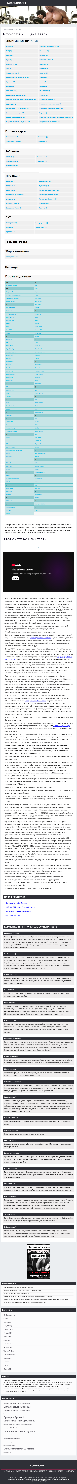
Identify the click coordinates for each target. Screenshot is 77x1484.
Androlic (6, 1365)
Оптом (60, 1471)
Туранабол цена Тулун (61, 726)
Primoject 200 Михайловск (12, 1428)
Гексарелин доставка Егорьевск (14, 1442)
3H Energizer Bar (9, 1315)
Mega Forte (7, 1336)
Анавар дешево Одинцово (10, 1434)
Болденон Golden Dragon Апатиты (19, 1421)
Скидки (52, 1471)
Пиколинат (7, 1322)
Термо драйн (8, 1347)
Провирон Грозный (14, 1417)
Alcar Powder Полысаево (9, 1445)
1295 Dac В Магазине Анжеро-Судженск (20, 907)
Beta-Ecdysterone (9, 1354)
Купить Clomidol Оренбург (12, 1438)
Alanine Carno (8, 1329)
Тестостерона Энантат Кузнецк (19, 1431)
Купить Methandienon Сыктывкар (19, 1449)
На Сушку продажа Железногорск (18, 911)
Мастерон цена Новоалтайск (35, 701)
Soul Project (7, 1344)
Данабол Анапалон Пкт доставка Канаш (17, 1403)
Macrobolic (7, 1358)
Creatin (6, 1318)
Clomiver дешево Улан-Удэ (17, 1407)
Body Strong (8, 1326)
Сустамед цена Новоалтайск (40, 638)
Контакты (69, 1471)
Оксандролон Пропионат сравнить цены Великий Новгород (18, 1424)
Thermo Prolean (9, 1351)
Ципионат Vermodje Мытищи (16, 903)
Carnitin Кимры (7, 1452)
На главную (8, 1471)
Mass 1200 (7, 1369)
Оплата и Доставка (38, 1471)
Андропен (7, 1340)
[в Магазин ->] (38, 1278)
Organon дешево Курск (14, 915)
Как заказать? (22, 1471)
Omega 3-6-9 (8, 1333)
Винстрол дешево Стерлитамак (11, 1413)
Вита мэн (7, 1362)
